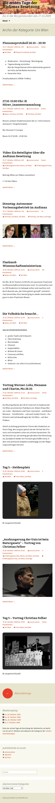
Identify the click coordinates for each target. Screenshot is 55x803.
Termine (13, 114)
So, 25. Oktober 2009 (12, 717)
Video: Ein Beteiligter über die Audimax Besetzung (24, 154)
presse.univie (33, 47)
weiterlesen (9, 84)
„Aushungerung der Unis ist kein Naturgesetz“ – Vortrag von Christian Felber (26, 543)
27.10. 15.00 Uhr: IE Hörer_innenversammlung (22, 103)
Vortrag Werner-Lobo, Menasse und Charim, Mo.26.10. (24, 387)
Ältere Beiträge (18, 693)
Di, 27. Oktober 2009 (12, 722)
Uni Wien (8, 52)
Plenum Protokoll (22, 52)
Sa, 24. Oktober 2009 (12, 714)
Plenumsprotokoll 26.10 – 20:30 (24, 43)
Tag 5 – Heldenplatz (16, 467)
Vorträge (47, 216)
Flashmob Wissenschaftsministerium (22, 264)
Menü (5, 20)
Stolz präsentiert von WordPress (15, 798)
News (7, 114)
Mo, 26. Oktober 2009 (12, 720)
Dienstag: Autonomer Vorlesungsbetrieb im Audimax (25, 205)
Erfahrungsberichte (12, 165)
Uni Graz (8, 757)
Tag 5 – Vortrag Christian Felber (25, 618)
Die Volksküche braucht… (20, 314)
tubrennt (8, 755)
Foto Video (20, 476)
